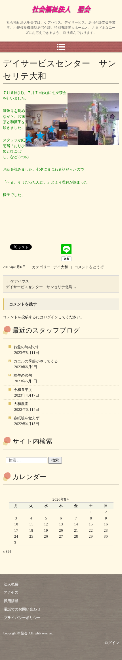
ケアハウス (17, 281)
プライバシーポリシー (22, 618)
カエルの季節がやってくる (36, 361)
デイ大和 (60, 267)
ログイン (50, 317)
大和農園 (21, 404)
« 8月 (7, 551)
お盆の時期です (26, 347)
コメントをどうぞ (89, 267)
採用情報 (11, 601)
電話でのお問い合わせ (22, 609)
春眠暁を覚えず (26, 418)
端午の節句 (23, 375)
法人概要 (11, 584)
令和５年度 (23, 389)
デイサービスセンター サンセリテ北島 (41, 287)
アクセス (11, 592)
